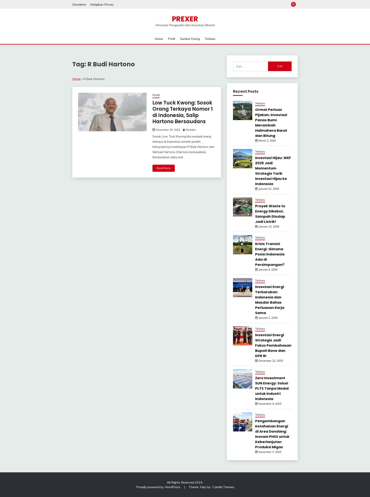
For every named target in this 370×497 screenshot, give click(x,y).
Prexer (185, 19)
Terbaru (210, 39)
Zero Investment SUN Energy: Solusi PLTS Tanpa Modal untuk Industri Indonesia (272, 388)
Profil (171, 39)
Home (159, 39)
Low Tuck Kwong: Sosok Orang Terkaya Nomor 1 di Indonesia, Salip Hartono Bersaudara (182, 112)
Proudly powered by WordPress (158, 487)
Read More (164, 168)
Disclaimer (79, 4)
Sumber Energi (190, 39)
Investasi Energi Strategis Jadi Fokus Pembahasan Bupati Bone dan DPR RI (273, 345)
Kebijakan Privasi (102, 4)
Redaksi (191, 129)
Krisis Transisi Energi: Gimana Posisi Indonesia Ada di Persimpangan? (269, 254)
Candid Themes (223, 487)
